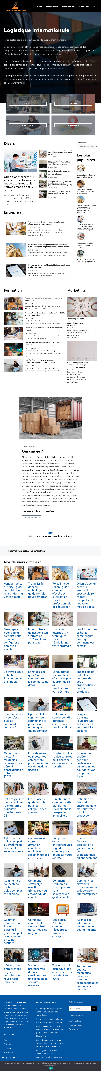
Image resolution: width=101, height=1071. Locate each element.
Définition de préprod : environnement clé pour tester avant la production (86, 807)
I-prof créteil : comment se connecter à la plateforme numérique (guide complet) (42, 361)
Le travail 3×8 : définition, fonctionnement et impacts (43, 329)
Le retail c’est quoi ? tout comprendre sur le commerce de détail (38, 678)
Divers (38, 6)
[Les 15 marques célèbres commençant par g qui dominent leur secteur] (87, 624)
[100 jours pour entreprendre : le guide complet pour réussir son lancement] (14, 960)
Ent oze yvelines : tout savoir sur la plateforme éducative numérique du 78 (14, 807)
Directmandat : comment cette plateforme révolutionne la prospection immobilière (59, 193)
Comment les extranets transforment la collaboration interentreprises (87, 887)
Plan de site (74, 1029)
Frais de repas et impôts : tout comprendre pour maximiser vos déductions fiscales (38, 762)
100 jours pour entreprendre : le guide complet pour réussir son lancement (13, 974)
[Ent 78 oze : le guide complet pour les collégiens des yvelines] (38, 794)
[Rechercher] (94, 1008)
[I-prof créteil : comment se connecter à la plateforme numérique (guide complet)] (38, 709)
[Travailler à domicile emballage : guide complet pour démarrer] (38, 578)
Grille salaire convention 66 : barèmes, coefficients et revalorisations (62, 720)
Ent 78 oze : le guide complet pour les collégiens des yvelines (37, 805)
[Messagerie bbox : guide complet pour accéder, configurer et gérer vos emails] (14, 624)
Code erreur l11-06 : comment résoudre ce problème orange (59, 928)
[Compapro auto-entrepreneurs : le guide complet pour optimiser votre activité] (62, 833)
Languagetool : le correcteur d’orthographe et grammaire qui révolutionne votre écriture (59, 162)
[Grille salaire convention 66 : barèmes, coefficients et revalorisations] (62, 709)
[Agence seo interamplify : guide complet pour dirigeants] (87, 914)
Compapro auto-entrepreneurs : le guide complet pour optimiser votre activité (62, 848)
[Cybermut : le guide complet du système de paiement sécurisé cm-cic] (14, 833)
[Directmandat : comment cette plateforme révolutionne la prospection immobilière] (62, 794)
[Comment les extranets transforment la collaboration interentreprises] (87, 875)
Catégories (81, 143)
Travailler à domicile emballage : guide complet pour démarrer (86, 191)
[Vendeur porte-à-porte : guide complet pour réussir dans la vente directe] (14, 578)
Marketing (83, 6)
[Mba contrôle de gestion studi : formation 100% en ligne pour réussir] (38, 624)
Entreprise (52, 6)
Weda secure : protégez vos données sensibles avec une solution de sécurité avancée (38, 975)
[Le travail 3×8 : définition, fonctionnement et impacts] (14, 666)
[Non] (99, 1066)
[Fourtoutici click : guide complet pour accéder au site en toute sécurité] (62, 748)
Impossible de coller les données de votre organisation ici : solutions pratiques (59, 173)
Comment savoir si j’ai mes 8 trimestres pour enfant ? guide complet (38, 889)
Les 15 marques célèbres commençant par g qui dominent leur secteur (77, 365)
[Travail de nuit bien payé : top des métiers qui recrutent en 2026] (62, 960)
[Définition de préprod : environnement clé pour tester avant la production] (87, 794)
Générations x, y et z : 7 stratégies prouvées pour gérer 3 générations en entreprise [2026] (60, 183)
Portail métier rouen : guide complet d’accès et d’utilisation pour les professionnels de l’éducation (48, 245)
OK (51, 1068)
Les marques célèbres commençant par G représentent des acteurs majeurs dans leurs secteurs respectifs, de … (77, 377)
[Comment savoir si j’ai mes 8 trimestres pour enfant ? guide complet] (38, 875)
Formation (68, 6)
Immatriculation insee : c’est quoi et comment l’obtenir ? (43, 344)
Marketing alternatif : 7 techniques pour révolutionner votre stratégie (77, 322)
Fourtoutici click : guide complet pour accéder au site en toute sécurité (62, 760)
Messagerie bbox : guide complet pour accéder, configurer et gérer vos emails (60, 152)
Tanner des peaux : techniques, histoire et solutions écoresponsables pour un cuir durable (87, 977)
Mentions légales (76, 1021)
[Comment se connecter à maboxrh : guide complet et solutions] (14, 875)
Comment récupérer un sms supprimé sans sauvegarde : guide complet (61, 889)
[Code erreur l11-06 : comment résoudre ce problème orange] (62, 914)
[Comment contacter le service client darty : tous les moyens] (38, 914)
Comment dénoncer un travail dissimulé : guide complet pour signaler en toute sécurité (13, 931)
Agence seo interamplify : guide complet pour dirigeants (86, 924)
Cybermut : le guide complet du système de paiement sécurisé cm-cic (14, 844)
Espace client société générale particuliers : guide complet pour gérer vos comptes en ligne (86, 765)
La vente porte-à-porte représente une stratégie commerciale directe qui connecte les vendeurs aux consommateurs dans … (45, 232)
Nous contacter (75, 1025)
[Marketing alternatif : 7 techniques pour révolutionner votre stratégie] (62, 624)
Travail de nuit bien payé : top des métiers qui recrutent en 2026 (62, 972)
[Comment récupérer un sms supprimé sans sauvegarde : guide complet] (62, 875)
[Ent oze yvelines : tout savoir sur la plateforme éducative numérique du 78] (14, 794)
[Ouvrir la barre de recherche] (94, 7)
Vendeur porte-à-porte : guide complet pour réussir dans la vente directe (46, 223)
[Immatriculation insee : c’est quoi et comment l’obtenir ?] (14, 709)
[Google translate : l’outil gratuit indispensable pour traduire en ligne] (87, 709)
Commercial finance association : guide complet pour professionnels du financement (87, 848)
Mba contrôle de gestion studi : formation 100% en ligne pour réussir (86, 261)
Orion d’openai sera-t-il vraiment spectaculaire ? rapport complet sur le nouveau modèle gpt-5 (19, 182)
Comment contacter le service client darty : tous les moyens (37, 926)
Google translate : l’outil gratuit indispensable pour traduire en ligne (49, 266)
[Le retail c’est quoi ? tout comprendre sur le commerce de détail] (38, 666)
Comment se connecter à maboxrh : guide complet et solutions (13, 887)
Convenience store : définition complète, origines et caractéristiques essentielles (38, 848)
